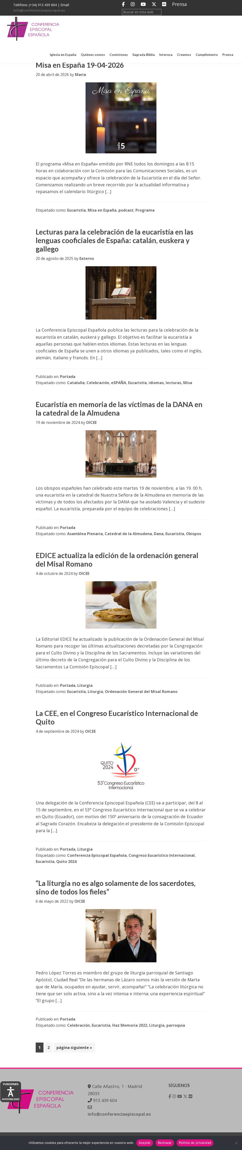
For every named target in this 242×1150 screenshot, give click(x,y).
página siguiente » (74, 1048)
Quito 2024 (66, 861)
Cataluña (76, 382)
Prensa (179, 4)
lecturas (173, 382)
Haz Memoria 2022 (129, 1025)
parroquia (175, 1025)
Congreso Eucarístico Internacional (162, 855)
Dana (159, 533)
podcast (126, 210)
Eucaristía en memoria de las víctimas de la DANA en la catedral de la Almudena (119, 408)
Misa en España (102, 210)
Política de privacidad (195, 1143)
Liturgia (85, 685)
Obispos (193, 533)
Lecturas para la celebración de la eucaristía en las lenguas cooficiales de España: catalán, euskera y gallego (114, 240)
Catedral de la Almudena (128, 533)
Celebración (97, 382)
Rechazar (165, 1143)
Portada (67, 376)
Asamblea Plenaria (85, 533)
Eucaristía (76, 210)
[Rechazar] (236, 1143)
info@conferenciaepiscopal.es (39, 10)
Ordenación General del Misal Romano (141, 691)
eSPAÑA (118, 382)
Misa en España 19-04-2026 (80, 65)
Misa (187, 382)
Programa (145, 210)
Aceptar (145, 1143)
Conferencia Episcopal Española (97, 855)
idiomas (156, 382)
